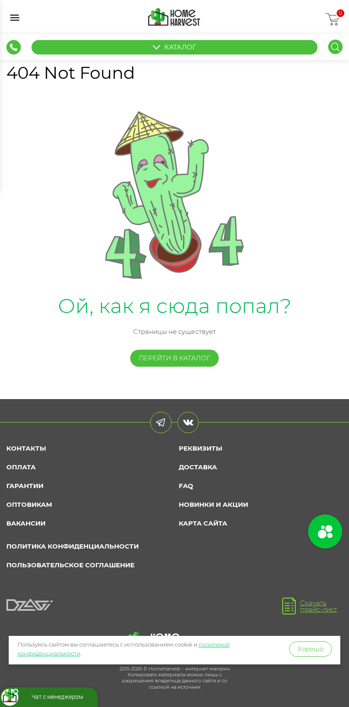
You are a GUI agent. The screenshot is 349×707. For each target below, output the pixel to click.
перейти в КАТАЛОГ (174, 358)
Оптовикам (29, 504)
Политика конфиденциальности (72, 546)
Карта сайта (203, 523)
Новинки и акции (213, 504)
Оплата (21, 467)
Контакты (26, 448)
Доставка (198, 467)
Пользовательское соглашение (70, 565)
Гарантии (24, 486)
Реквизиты (200, 448)
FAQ (186, 486)
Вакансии (26, 523)
